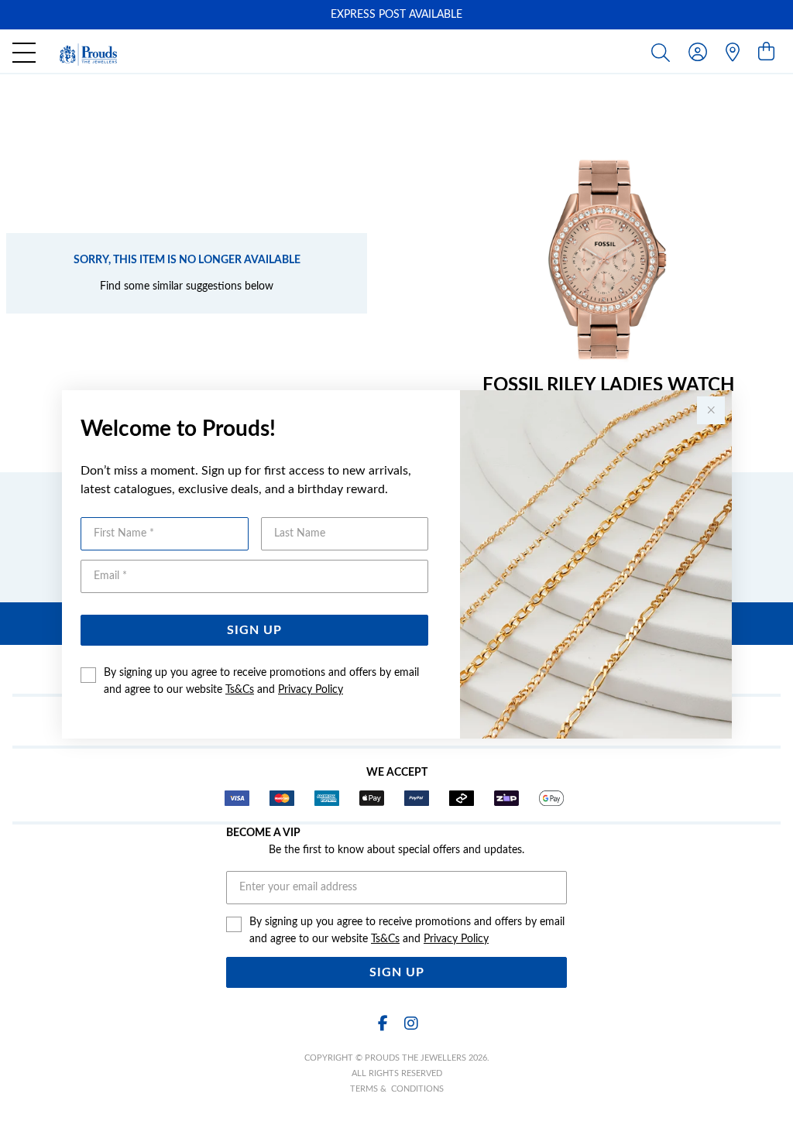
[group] (396, 14)
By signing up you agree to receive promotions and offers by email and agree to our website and (261, 681)
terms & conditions (397, 1089)
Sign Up (254, 630)
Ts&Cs (239, 689)
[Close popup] (711, 410)
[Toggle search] (663, 51)
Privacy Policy (310, 689)
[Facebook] (382, 1023)
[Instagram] (410, 1023)
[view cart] (766, 52)
